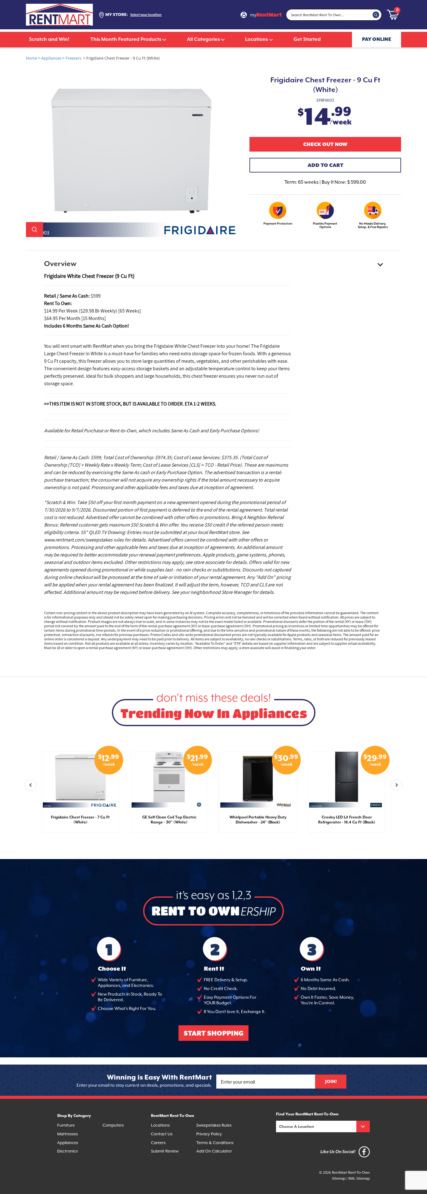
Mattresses (67, 1134)
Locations (256, 39)
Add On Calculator (214, 1151)
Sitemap (338, 1179)
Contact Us (162, 1134)
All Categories (203, 39)
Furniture (66, 1125)
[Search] (376, 14)
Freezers (73, 58)
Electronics (67, 1151)
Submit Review (164, 1151)
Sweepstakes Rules (214, 1125)
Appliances (51, 58)
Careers (158, 1142)
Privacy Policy (209, 1134)
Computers (113, 1125)
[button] (31, 785)
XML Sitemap (359, 1179)
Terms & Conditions (215, 1142)
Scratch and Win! (49, 39)
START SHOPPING (214, 1033)
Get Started (307, 39)
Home (31, 58)
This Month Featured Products (125, 39)
